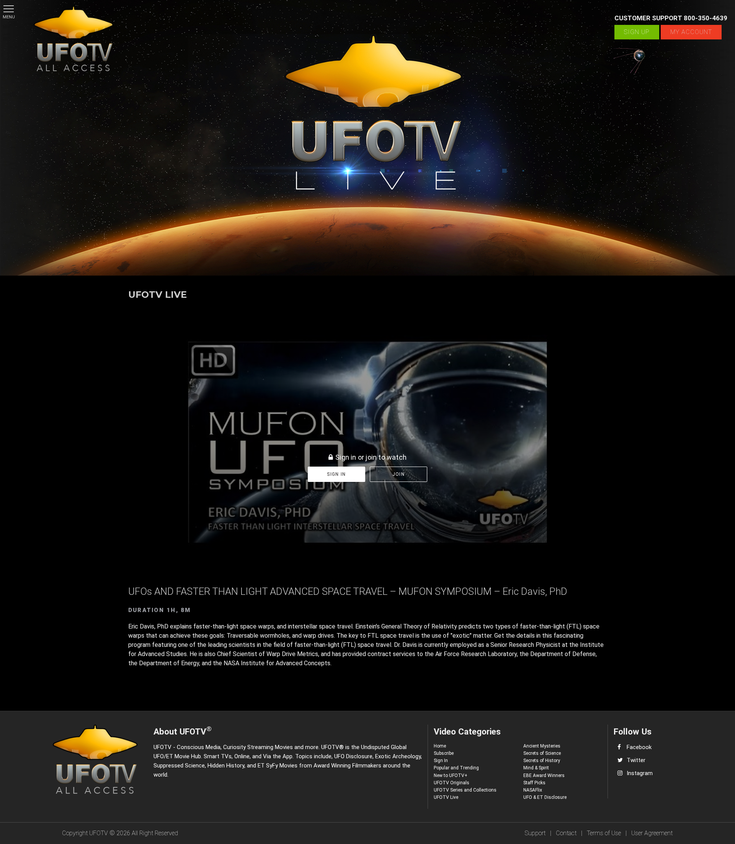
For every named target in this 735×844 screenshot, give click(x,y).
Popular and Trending (456, 768)
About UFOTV (183, 730)
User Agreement (652, 833)
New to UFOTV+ (450, 775)
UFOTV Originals (451, 782)
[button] (8, 8)
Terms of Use (604, 833)
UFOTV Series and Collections (465, 790)
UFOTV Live (446, 797)
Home (440, 746)
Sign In (441, 760)
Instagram (640, 773)
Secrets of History (541, 760)
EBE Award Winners (544, 775)
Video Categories (467, 731)
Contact (566, 833)
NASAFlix (532, 790)
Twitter (636, 760)
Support (535, 833)
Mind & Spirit (536, 768)
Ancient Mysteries (541, 746)
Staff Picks (534, 782)
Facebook (639, 747)
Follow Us (633, 731)
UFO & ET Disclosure (545, 797)
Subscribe (444, 753)
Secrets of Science (542, 753)
